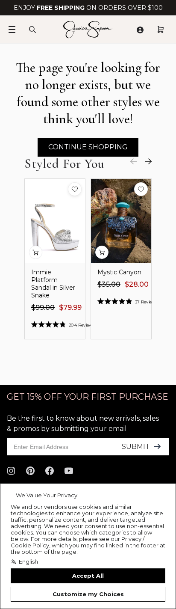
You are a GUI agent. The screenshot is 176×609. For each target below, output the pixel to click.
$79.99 (70, 307)
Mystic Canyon (119, 272)
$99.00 (43, 307)
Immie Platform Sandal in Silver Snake (53, 283)
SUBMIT (136, 447)
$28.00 (137, 284)
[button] (74, 189)
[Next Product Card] (148, 161)
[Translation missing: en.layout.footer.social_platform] (11, 470)
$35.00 (108, 284)
